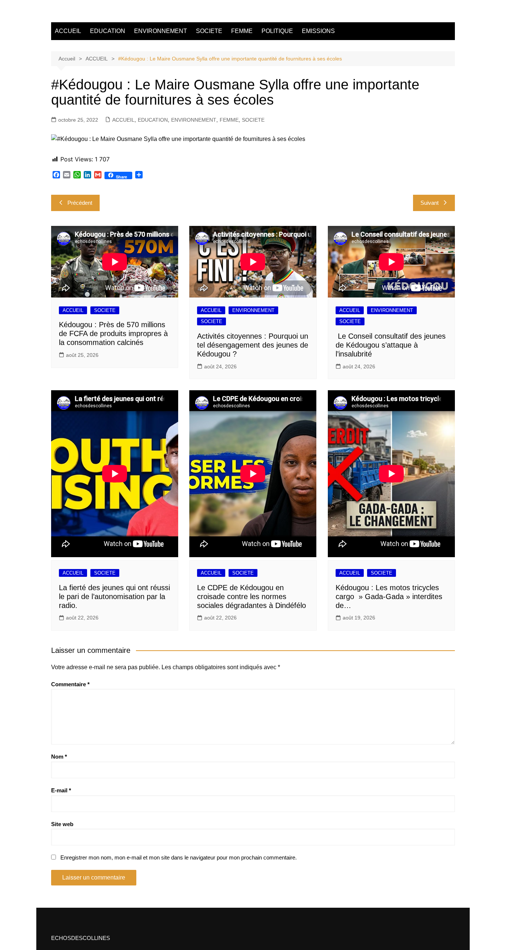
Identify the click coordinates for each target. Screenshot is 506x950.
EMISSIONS (318, 31)
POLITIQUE (277, 31)
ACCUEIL (68, 31)
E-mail (61, 790)
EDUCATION (107, 31)
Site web (62, 824)
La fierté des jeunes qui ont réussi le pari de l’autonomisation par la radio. (114, 596)
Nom (59, 756)
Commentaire (70, 684)
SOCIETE (209, 31)
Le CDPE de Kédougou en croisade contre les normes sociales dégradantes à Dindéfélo (251, 596)
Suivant (429, 203)
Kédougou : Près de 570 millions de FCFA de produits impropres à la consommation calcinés (113, 333)
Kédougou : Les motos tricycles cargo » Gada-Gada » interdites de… (389, 596)
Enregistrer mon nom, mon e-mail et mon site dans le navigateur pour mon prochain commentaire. (178, 857)
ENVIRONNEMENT (160, 31)
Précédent (79, 203)
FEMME (242, 31)
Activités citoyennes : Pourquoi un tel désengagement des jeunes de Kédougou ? (252, 345)
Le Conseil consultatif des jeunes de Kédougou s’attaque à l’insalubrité (391, 345)
